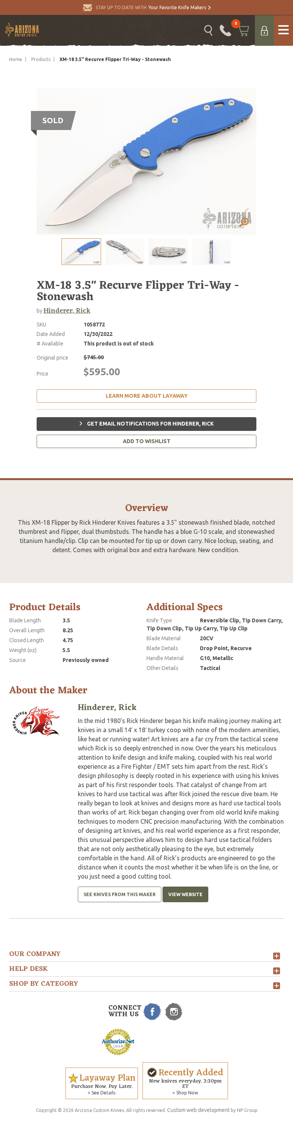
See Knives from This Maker (120, 894)
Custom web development (198, 1110)
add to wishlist (147, 441)
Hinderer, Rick (66, 311)
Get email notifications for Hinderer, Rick (150, 424)
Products (40, 59)
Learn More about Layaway (147, 396)
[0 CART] (243, 30)
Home (15, 59)
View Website (185, 894)
